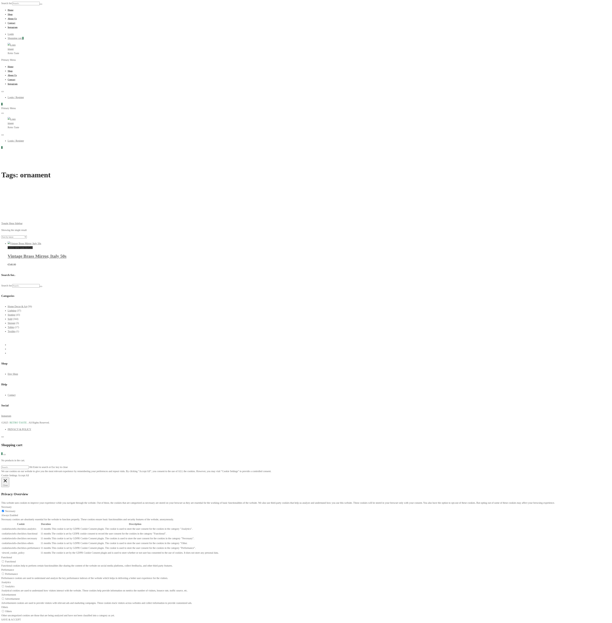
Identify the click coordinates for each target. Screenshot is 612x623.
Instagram (13, 27)
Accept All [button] (23, 475)
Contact (11, 23)
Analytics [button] (6, 582)
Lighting (12, 310)
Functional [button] (6, 557)
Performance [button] (7, 569)
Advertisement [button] (8, 594)
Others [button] (4, 607)
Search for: (6, 3)
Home (10, 10)
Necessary (10, 511)
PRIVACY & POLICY (19, 429)
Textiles (11, 331)
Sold (10, 319)
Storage (11, 323)
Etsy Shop (13, 374)
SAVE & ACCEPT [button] (11, 619)
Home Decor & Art (17, 306)
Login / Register (16, 97)
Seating (11, 314)
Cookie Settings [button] (9, 475)
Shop (10, 14)
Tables (11, 327)
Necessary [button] (6, 507)
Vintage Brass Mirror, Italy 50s (37, 256)
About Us (12, 19)
